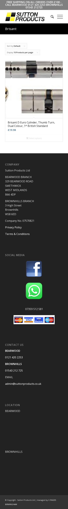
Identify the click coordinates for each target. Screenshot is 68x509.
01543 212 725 (14, 370)
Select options (35, 138)
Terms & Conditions (17, 234)
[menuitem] (50, 16)
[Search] (50, 16)
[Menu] (58, 16)
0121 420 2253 (36, 5)
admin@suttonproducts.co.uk (23, 384)
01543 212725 (34, 7)
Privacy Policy (13, 227)
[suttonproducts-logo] (28, 16)
